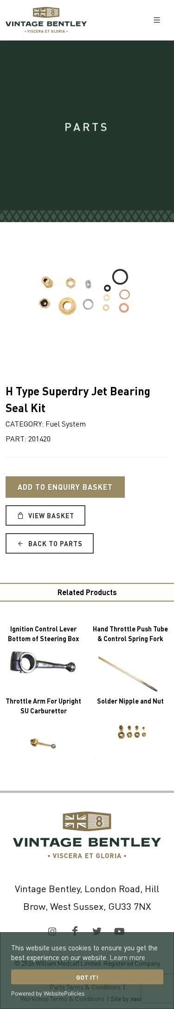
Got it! (87, 977)
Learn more (127, 957)
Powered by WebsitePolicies (47, 993)
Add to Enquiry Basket (65, 487)
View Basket (50, 515)
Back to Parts (54, 543)
